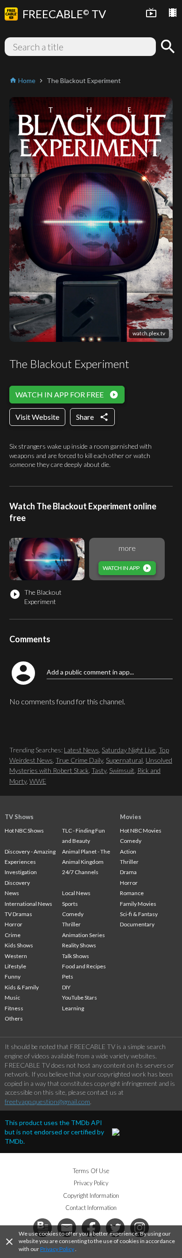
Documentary (137, 924)
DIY (66, 987)
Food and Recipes (84, 966)
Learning (73, 1008)
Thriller (71, 924)
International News (28, 903)
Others (14, 1018)
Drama (128, 872)
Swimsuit (121, 770)
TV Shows (19, 816)
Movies (130, 816)
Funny (13, 976)
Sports (70, 903)
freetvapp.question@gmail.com (47, 1101)
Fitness (14, 1008)
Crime (13, 934)
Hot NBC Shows (24, 830)
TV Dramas (18, 913)
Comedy (73, 913)
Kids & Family (22, 987)
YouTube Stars (79, 997)
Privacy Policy (57, 1248)
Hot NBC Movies (140, 830)
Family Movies (138, 903)
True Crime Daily (79, 760)
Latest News (81, 750)
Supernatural (124, 760)
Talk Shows (75, 955)
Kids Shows (19, 945)
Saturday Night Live (129, 750)
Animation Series (83, 934)
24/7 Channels (80, 872)
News (12, 893)
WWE (37, 781)
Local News (76, 893)
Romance (132, 893)
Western (16, 955)
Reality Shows (79, 945)
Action (128, 851)
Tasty (98, 770)
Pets (67, 976)
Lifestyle (15, 966)
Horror (13, 924)
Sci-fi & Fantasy (139, 913)
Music (12, 997)
